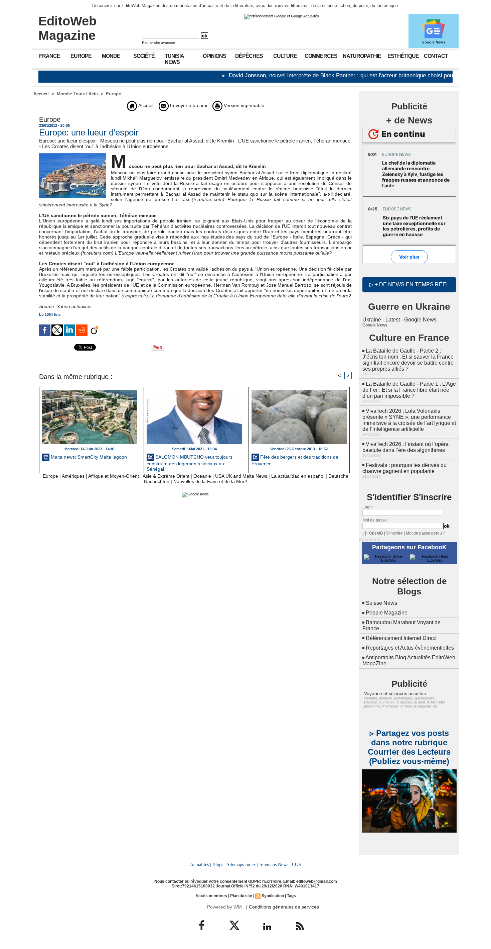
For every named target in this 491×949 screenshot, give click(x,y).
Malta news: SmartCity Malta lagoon (88, 457)
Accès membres (211, 895)
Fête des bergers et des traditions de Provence (295, 460)
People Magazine (386, 612)
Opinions (214, 56)
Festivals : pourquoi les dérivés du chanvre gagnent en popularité (404, 468)
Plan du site (241, 895)
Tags (291, 895)
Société (144, 56)
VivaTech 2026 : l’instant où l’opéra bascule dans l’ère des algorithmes (405, 447)
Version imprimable (243, 105)
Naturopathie (362, 56)
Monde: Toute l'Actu (77, 93)
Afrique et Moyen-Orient (113, 476)
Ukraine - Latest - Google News (399, 319)
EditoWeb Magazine (67, 28)
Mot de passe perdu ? (425, 533)
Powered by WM (224, 907)
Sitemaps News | (275, 864)
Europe (81, 56)
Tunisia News (174, 59)
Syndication (273, 895)
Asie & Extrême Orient (166, 476)
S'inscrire (394, 533)
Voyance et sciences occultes (395, 693)
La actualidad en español (297, 476)
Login (367, 507)
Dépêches (249, 56)
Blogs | (218, 864)
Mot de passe (374, 520)
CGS (296, 864)
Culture (285, 56)
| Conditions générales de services (282, 907)
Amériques (73, 476)
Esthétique (403, 56)
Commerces (321, 56)
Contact (436, 56)
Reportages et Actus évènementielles (410, 648)
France (49, 56)
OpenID (376, 533)
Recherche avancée (158, 42)
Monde (111, 56)
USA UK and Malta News (241, 476)
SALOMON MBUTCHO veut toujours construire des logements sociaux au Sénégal (189, 462)
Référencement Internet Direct (401, 638)
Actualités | (200, 864)
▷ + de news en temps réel (409, 284)
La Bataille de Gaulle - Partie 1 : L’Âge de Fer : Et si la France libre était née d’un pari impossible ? (409, 390)
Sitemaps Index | (242, 864)
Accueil (41, 93)
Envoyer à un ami (188, 105)
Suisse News (381, 603)
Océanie (202, 476)
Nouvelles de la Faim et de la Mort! (210, 481)
